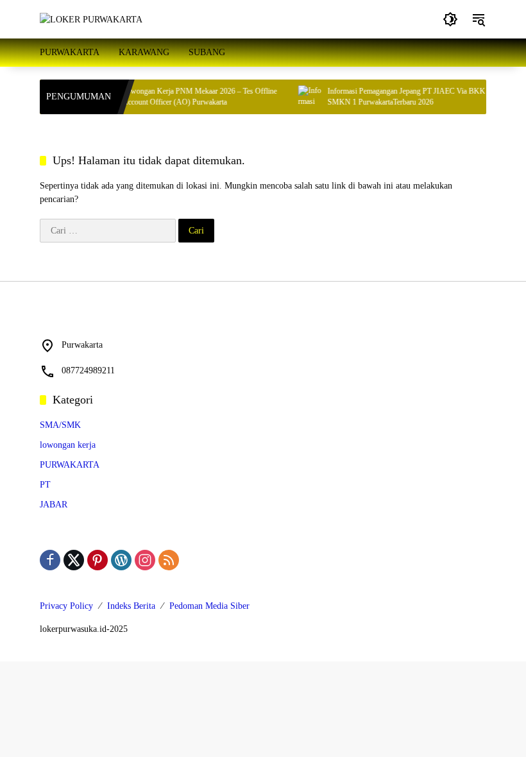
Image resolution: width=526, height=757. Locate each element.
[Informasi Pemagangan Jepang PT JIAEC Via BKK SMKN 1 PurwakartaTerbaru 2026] (303, 96)
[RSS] (168, 560)
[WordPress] (121, 560)
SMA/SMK (60, 425)
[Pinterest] (97, 560)
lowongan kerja (68, 445)
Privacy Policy (66, 606)
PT (45, 484)
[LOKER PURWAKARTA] (91, 19)
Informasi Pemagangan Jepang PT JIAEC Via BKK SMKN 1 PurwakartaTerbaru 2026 (400, 96)
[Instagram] (145, 560)
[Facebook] (50, 560)
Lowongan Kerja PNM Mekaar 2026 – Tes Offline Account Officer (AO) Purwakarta (193, 96)
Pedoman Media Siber (209, 606)
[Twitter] (74, 560)
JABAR (53, 504)
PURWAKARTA (69, 465)
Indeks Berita (131, 606)
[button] (450, 19)
